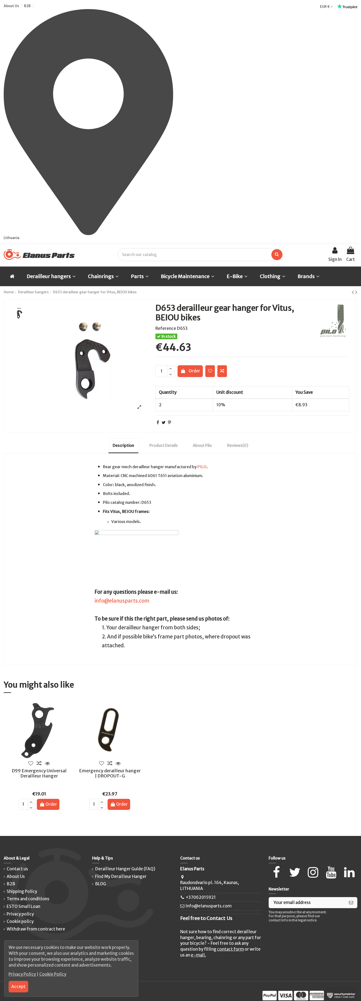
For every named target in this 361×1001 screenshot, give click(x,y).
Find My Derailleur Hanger (121, 876)
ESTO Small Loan (23, 906)
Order (194, 371)
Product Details (163, 445)
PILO (202, 466)
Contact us (17, 869)
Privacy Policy (23, 974)
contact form (230, 949)
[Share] (158, 422)
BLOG (100, 884)
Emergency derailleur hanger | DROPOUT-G (110, 773)
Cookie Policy (52, 974)
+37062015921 (201, 897)
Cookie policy (20, 921)
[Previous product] (353, 292)
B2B (27, 6)
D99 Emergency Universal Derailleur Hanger (39, 773)
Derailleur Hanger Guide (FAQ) (125, 869)
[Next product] (356, 292)
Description (123, 445)
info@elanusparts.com (122, 601)
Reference (165, 328)
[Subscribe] (351, 902)
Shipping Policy (22, 891)
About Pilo (202, 445)
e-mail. (198, 955)
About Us (12, 6)
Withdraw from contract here (36, 929)
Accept (18, 986)
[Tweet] (164, 422)
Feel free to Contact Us (206, 918)
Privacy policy (20, 914)
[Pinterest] (169, 422)
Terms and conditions (28, 899)
